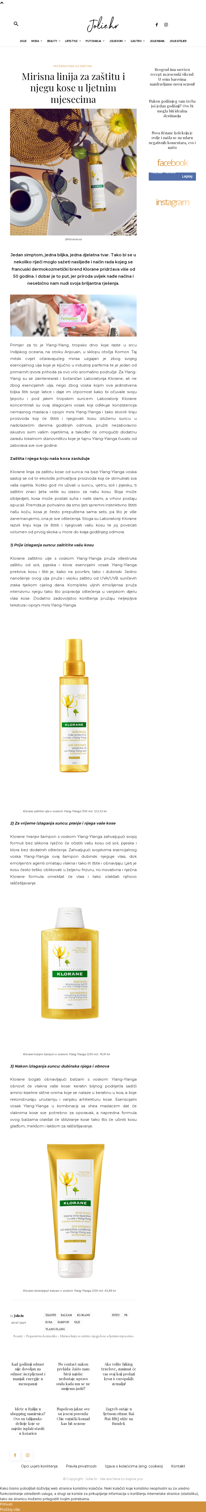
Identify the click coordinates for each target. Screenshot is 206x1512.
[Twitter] (60, 1346)
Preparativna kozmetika (72, 66)
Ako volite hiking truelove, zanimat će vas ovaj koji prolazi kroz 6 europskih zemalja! (118, 1374)
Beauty (18, 1336)
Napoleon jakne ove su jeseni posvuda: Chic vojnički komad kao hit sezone (73, 1416)
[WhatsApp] (72, 1346)
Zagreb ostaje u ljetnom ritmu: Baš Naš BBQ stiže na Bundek (118, 1416)
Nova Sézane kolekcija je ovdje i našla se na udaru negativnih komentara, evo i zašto (172, 140)
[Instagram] (166, 25)
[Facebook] (156, 25)
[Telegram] (95, 1346)
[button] (16, 24)
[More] (106, 1346)
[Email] (83, 1346)
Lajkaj (187, 176)
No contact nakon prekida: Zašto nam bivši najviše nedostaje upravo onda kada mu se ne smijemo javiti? (73, 1376)
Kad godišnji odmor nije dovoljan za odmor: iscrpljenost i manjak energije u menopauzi (28, 1374)
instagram (172, 202)
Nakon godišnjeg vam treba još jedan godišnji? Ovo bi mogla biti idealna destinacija (172, 108)
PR (126, 1315)
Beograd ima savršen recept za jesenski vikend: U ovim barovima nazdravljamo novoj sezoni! (172, 77)
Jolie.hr (19, 1316)
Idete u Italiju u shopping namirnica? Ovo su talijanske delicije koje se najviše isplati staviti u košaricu (27, 1421)
